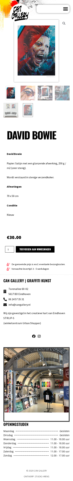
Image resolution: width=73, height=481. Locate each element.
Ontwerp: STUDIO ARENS (36, 476)
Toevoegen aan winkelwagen (35, 249)
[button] (65, 9)
